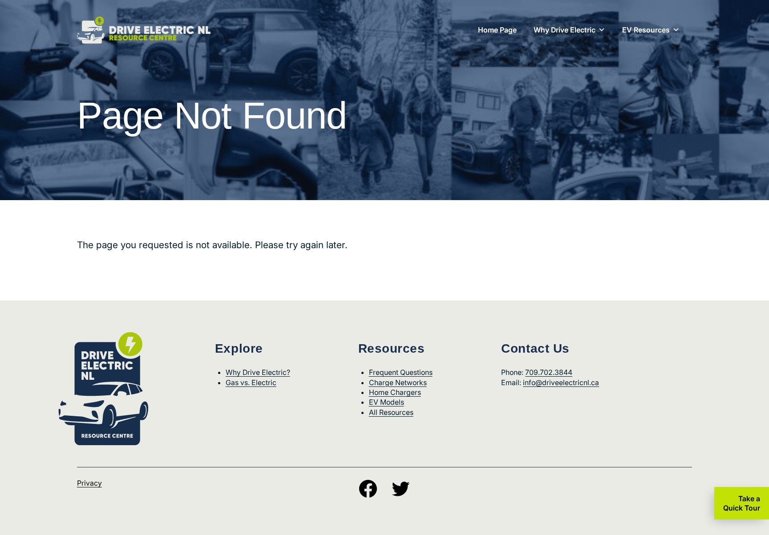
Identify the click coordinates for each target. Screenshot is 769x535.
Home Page (497, 29)
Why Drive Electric (564, 29)
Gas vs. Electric (251, 382)
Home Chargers (395, 392)
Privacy (89, 483)
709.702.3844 (548, 372)
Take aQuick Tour (741, 503)
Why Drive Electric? (258, 372)
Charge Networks (398, 382)
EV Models (386, 402)
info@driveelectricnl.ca (561, 382)
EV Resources (646, 29)
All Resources (391, 412)
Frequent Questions (401, 372)
